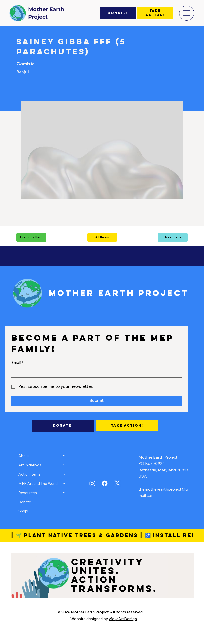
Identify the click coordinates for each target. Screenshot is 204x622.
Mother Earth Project (119, 293)
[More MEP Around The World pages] (64, 483)
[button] (102, 237)
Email (17, 362)
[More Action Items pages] (64, 474)
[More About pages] (64, 455)
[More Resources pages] (64, 492)
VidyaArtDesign (123, 619)
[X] (117, 483)
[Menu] (186, 13)
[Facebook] (104, 483)
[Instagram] (92, 483)
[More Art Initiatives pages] (64, 465)
